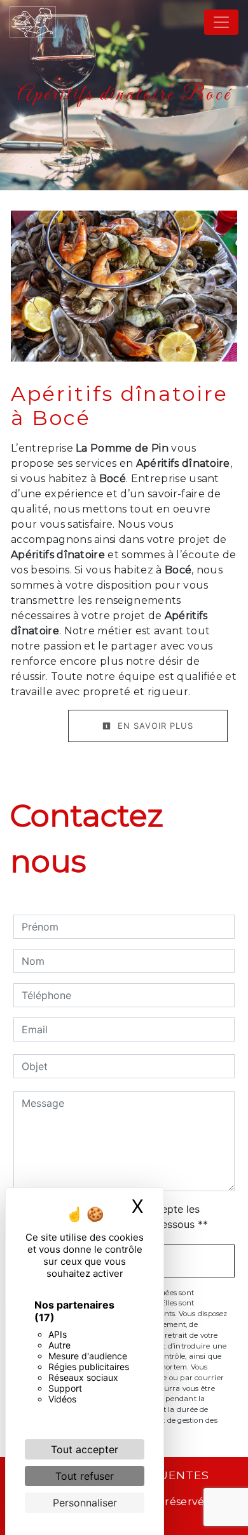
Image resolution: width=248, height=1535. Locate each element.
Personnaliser (85, 1502)
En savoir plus (153, 726)
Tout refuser (84, 1476)
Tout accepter (84, 1449)
